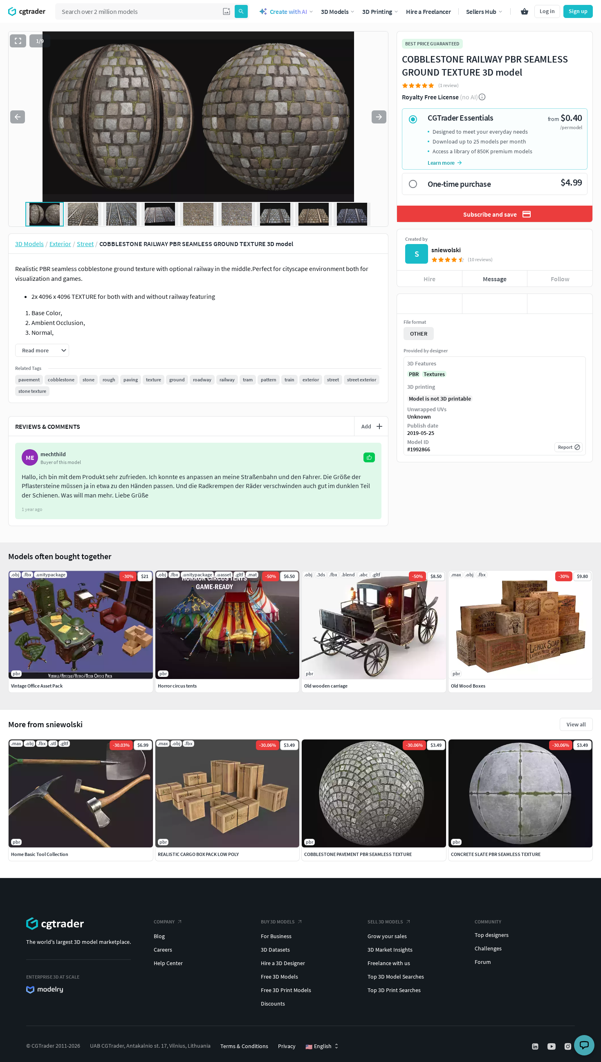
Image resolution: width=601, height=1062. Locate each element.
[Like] (429, 304)
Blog (159, 936)
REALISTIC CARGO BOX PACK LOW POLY (198, 854)
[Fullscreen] (18, 40)
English (318, 1046)
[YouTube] (552, 1046)
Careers (163, 949)
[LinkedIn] (536, 1046)
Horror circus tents (177, 686)
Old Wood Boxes (468, 686)
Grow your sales (387, 936)
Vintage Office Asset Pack (37, 686)
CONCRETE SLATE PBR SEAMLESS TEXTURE (495, 854)
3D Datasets (275, 949)
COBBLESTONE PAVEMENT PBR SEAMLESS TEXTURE (358, 854)
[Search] (241, 11)
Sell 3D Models (385, 922)
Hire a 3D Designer (283, 963)
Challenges (488, 948)
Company (164, 922)
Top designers (492, 935)
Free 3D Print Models (286, 990)
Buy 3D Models (278, 922)
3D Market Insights (390, 949)
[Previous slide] (17, 116)
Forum (483, 962)
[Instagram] (569, 1046)
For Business (276, 936)
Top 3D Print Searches (394, 990)
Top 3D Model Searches (396, 976)
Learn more (441, 162)
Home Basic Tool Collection (39, 854)
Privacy (287, 1046)
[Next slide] (379, 116)
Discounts (273, 1003)
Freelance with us (389, 963)
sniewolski (446, 250)
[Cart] (524, 11)
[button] (226, 11)
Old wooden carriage (326, 686)
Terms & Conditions (244, 1046)
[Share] (559, 304)
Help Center (168, 963)
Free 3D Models (279, 976)
